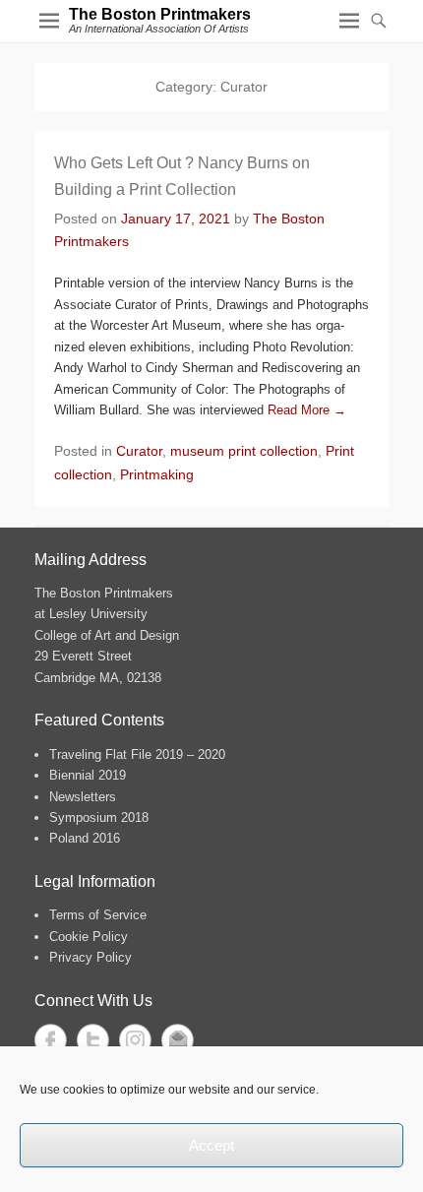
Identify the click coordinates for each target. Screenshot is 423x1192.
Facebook (50, 1040)
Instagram (135, 1040)
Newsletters (82, 796)
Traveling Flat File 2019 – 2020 (137, 754)
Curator (139, 451)
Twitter (93, 1040)
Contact (177, 1040)
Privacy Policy (90, 957)
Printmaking (157, 474)
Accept (211, 1145)
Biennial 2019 (87, 775)
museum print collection (244, 451)
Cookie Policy (88, 936)
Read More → (307, 410)
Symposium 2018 (99, 817)
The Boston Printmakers (160, 14)
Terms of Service (98, 915)
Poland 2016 (84, 838)
